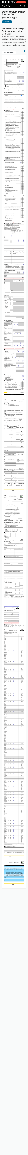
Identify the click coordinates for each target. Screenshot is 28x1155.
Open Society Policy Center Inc (13, 13)
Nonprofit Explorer (7, 6)
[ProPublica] (7, 2)
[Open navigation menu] (14, 2)
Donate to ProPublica (21, 2)
